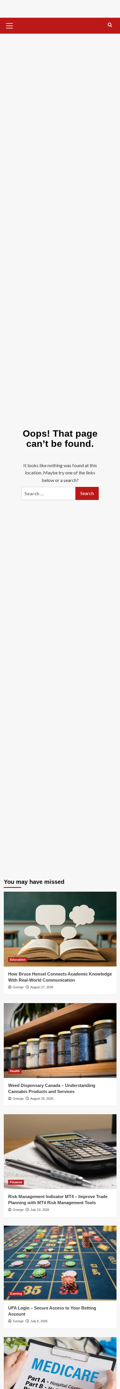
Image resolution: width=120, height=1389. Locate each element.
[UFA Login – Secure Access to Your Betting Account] (60, 1263)
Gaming (16, 1293)
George (18, 987)
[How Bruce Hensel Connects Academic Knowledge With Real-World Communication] (60, 929)
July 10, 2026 (39, 1209)
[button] (9, 25)
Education (18, 959)
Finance (16, 1182)
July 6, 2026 (38, 1321)
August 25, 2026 (41, 1098)
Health (15, 1071)
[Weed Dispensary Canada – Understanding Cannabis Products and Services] (60, 1040)
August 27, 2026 (41, 987)
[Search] (110, 25)
